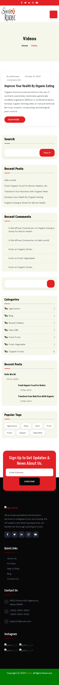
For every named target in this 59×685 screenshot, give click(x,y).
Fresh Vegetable (17, 344)
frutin (11, 249)
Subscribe (29, 481)
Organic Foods (16, 351)
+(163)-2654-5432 (19, 614)
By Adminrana (13, 76)
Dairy (26, 426)
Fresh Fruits (15, 337)
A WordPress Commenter (21, 240)
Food (49, 426)
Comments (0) (14, 80)
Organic (22, 433)
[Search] (51, 284)
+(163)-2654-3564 (19, 610)
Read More (13, 119)
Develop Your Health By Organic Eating (23, 197)
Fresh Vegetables (26, 258)
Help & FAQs (13, 568)
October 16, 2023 (32, 76)
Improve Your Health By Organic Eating (29, 86)
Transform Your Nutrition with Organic (36, 396)
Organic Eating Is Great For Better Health (25, 202)
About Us (12, 558)
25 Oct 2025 (12, 379)
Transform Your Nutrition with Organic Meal (26, 191)
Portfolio (11, 563)
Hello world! (10, 180)
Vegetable (37, 433)
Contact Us (13, 578)
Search (9, 139)
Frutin (29, 673)
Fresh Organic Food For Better (32, 385)
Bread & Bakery (16, 322)
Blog (11, 315)
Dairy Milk (13, 330)
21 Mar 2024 (26, 390)
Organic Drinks (25, 249)
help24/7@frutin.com (20, 621)
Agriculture (14, 308)
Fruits (9, 433)
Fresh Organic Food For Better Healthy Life (25, 185)
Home (25, 45)
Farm (37, 426)
